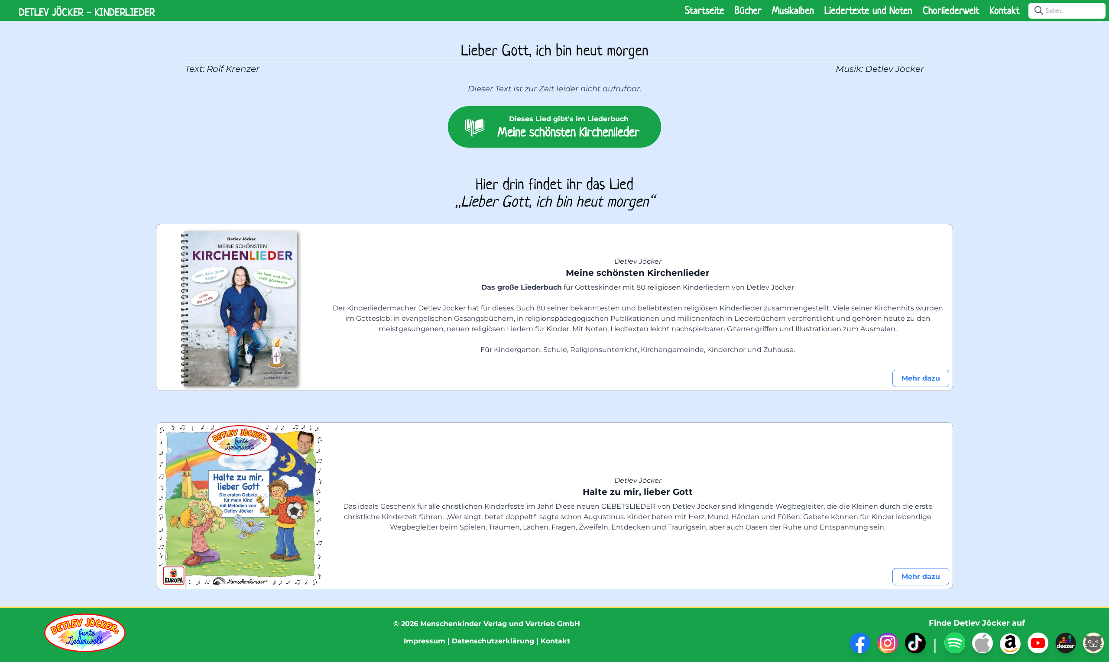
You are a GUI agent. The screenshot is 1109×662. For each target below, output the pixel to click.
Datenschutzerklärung (493, 641)
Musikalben (793, 10)
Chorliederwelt (951, 10)
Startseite (704, 10)
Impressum (424, 641)
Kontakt (1005, 10)
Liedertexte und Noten (868, 10)
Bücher (748, 10)
